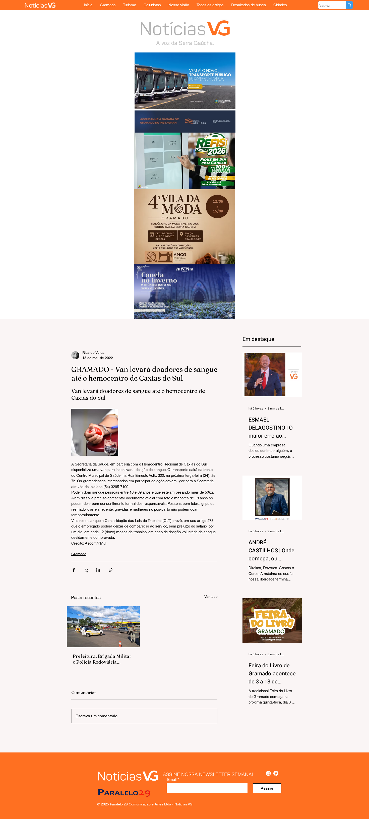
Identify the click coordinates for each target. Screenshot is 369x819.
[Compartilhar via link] (110, 570)
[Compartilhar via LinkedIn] (98, 570)
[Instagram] (268, 773)
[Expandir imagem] (94, 432)
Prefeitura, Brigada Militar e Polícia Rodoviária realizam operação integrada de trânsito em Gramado (102, 659)
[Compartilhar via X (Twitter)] (86, 570)
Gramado (78, 554)
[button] (280, 5)
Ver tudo (211, 597)
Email (171, 779)
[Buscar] (349, 5)
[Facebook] (275, 773)
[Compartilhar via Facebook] (73, 570)
